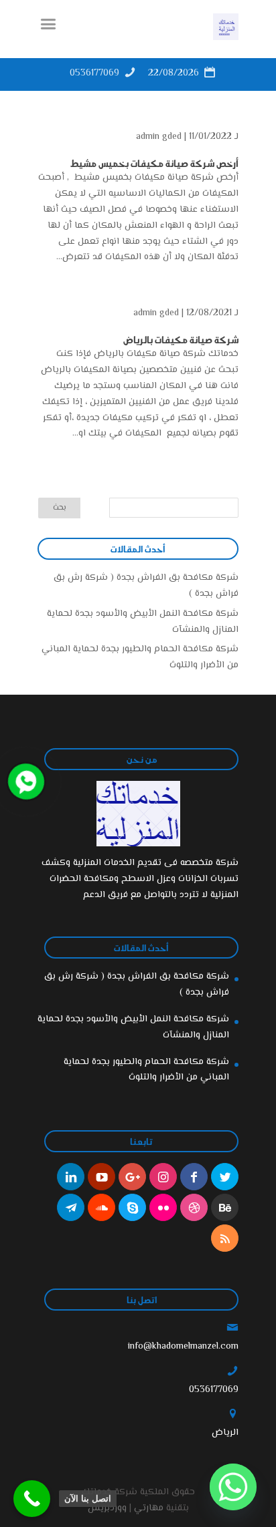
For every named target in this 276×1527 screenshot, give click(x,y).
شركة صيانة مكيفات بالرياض (180, 339)
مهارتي (148, 1508)
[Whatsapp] (233, 1487)
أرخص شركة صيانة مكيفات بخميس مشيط (153, 163)
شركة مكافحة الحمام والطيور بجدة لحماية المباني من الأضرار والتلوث (146, 1070)
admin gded (159, 137)
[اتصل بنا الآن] (31, 1498)
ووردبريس (107, 1508)
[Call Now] (25, 780)
